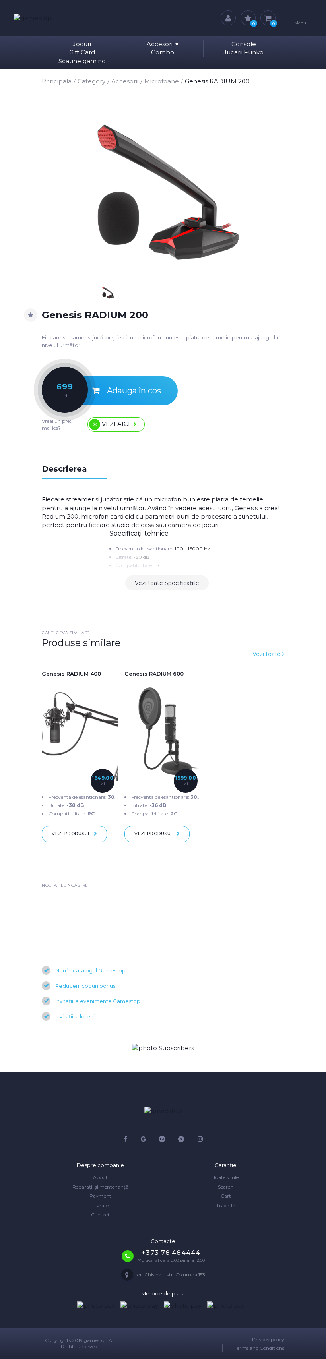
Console (243, 44)
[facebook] (125, 1139)
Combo (162, 52)
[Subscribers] (163, 1048)
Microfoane (161, 81)
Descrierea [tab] (64, 469)
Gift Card (82, 52)
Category (91, 81)
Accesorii (163, 44)
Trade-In (225, 1205)
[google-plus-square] (162, 1139)
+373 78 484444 (171, 1252)
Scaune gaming (82, 61)
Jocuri (82, 44)
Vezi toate (267, 654)
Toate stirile (226, 1177)
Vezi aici (116, 424)
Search (225, 1187)
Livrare (101, 1205)
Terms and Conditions (259, 1348)
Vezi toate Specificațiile (167, 583)
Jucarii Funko (243, 52)
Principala (57, 81)
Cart (226, 1196)
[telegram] (181, 1139)
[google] (143, 1139)
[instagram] (200, 1139)
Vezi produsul (71, 833)
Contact (100, 1215)
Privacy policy (268, 1339)
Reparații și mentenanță (100, 1187)
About (100, 1177)
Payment (100, 1196)
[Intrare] (228, 17)
